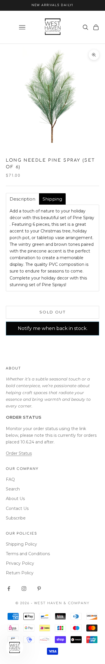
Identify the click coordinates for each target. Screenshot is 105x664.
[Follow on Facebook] (9, 588)
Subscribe (16, 518)
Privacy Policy (20, 563)
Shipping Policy (21, 544)
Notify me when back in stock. (53, 328)
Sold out (52, 312)
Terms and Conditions (28, 553)
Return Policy (20, 572)
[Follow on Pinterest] (39, 588)
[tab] (22, 199)
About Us (15, 498)
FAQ (10, 479)
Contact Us (17, 508)
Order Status (19, 453)
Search (13, 489)
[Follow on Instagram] (24, 588)
